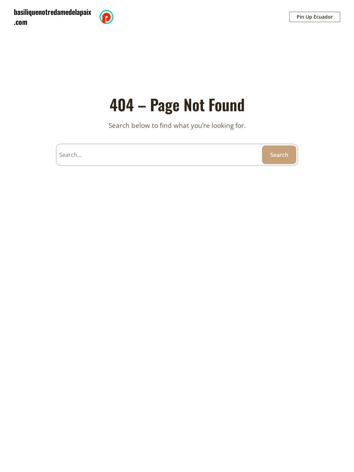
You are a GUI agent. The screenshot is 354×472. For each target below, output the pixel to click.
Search (279, 155)
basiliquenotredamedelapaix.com (52, 17)
